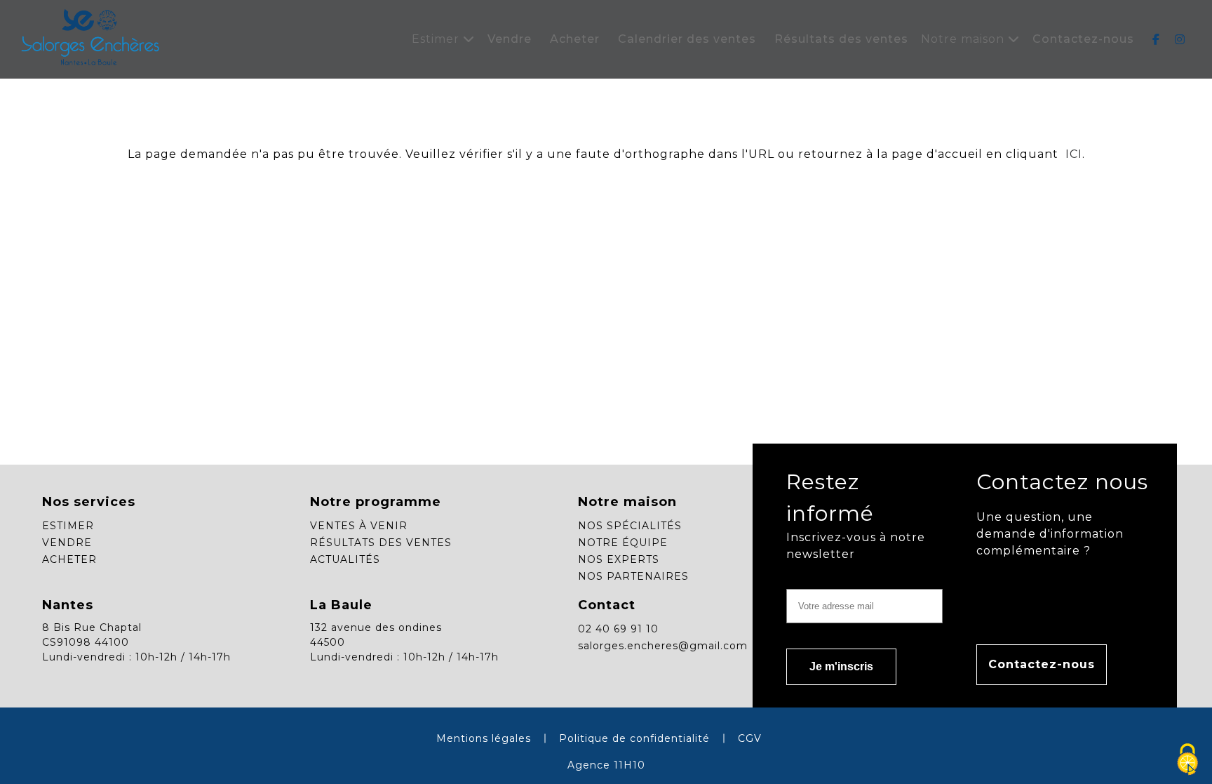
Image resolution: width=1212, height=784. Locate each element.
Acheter (575, 39)
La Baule (341, 605)
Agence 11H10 (606, 765)
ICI (1072, 154)
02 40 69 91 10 (618, 629)
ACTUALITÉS (345, 559)
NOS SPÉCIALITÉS (630, 525)
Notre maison (964, 39)
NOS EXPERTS (618, 559)
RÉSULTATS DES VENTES (381, 542)
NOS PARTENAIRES (633, 576)
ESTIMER (68, 525)
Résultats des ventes (841, 39)
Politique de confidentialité (634, 738)
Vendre (509, 39)
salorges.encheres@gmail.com (663, 645)
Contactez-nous (1083, 39)
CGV (750, 738)
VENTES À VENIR (359, 525)
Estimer (437, 39)
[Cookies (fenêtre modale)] (1187, 760)
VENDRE (67, 542)
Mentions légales (483, 738)
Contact (606, 605)
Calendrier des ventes (687, 39)
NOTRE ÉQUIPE (623, 542)
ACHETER (69, 559)
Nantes (67, 605)
